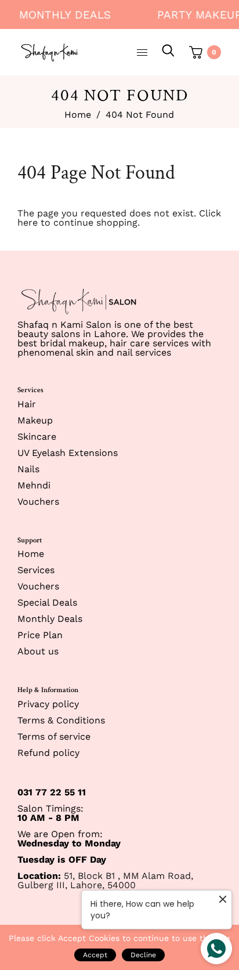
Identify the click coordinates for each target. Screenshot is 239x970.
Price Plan (40, 634)
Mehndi (33, 485)
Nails (28, 469)
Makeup (35, 420)
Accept (95, 955)
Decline (143, 955)
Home (77, 115)
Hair (26, 404)
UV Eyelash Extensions (67, 452)
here (27, 222)
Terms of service (53, 736)
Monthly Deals (62, 14)
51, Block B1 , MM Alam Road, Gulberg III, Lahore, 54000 (105, 880)
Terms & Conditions (61, 720)
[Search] (168, 52)
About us (38, 651)
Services (36, 570)
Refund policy (48, 752)
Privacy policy (48, 704)
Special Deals (47, 602)
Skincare (36, 436)
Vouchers (38, 501)
